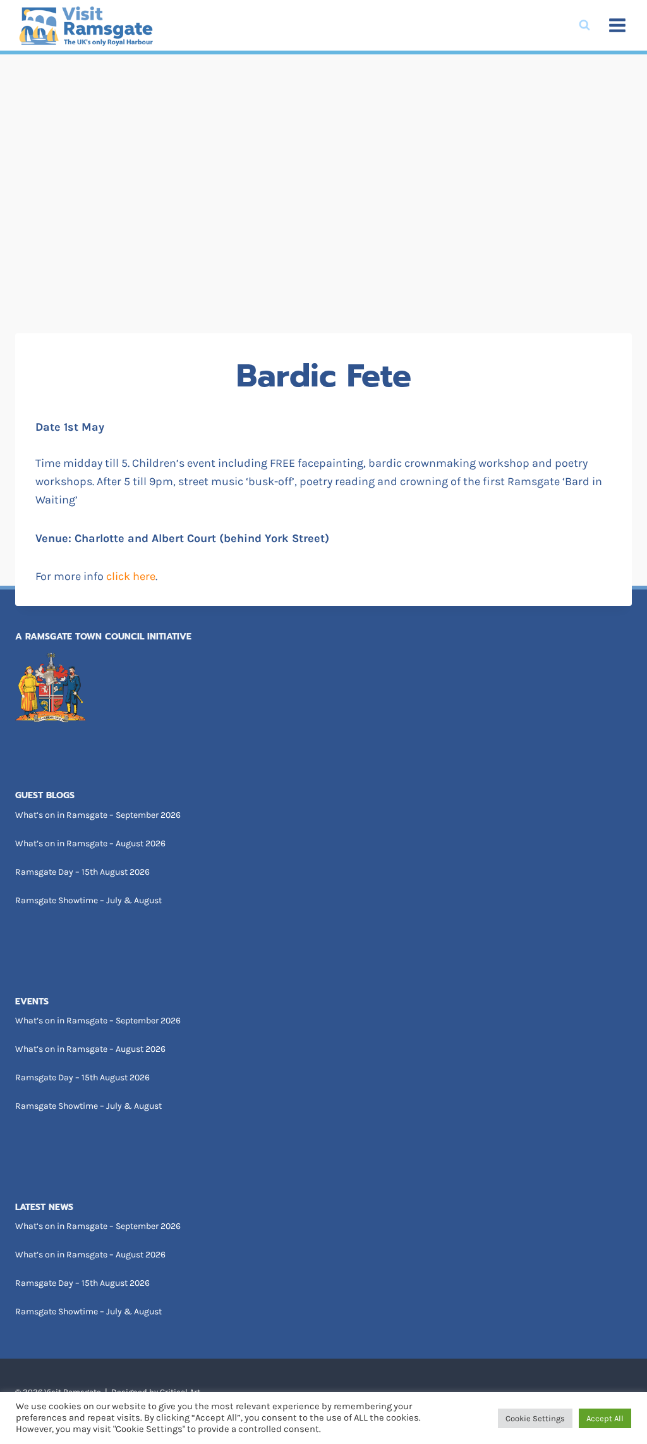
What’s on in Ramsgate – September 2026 (98, 815)
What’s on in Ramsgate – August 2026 (90, 843)
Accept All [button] (605, 1418)
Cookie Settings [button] (535, 1418)
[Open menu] (617, 25)
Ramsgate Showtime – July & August (88, 900)
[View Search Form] (584, 25)
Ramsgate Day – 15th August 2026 (82, 872)
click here (130, 576)
